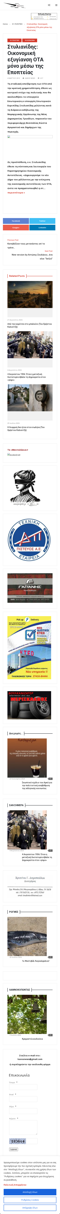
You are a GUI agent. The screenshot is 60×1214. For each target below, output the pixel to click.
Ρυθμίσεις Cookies (30, 1199)
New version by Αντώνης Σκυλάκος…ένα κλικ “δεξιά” (32, 255)
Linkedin (42, 227)
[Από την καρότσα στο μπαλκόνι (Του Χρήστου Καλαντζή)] (30, 294)
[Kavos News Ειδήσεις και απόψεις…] (14, 5)
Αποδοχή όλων (30, 1192)
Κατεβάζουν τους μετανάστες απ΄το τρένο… (26, 244)
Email (11, 1094)
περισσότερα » (16, 192)
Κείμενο (12, 1118)
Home (5, 24)
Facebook (16, 221)
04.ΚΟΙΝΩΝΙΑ (30, 40)
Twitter (42, 221)
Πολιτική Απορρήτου (15, 1184)
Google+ (15, 227)
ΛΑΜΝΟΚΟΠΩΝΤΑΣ (19, 989)
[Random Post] (49, 5)
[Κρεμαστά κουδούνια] (27, 1014)
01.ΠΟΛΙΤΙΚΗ (17, 24)
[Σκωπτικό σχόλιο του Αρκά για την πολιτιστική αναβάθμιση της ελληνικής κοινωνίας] (27, 758)
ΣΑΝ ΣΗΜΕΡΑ (16, 805)
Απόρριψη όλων (30, 1207)
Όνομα (12, 1082)
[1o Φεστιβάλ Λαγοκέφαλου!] (27, 936)
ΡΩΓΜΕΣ (13, 911)
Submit (13, 1149)
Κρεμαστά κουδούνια (32, 1039)
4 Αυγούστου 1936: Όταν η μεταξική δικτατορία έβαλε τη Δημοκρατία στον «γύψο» (26, 377)
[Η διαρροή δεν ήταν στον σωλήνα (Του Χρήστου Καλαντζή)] (30, 397)
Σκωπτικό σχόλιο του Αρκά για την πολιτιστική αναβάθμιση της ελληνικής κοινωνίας (37, 785)
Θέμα (11, 1106)
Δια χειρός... (16, 733)
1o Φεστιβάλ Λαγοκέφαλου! (35, 961)
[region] (30, 1185)
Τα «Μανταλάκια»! (17, 449)
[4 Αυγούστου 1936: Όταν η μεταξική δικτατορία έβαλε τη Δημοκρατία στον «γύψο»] (30, 344)
